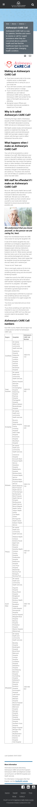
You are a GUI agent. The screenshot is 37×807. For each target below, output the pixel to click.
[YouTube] (33, 788)
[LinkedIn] (28, 788)
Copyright (15, 793)
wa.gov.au (7, 793)
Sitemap (14, 796)
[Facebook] (23, 788)
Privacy (30, 793)
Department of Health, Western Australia (23, 800)
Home (7, 24)
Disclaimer (23, 793)
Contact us (21, 24)
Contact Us (22, 796)
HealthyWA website (21, 781)
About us (14, 24)
